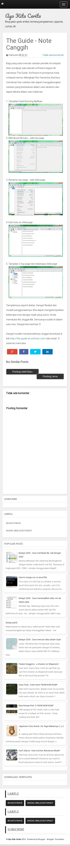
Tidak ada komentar (53, 55)
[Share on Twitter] (35, 351)
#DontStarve (13, 523)
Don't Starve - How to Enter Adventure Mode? (39, 750)
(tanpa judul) (11, 622)
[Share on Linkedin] (47, 351)
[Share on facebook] (23, 351)
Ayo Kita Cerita (23, 15)
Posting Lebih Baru (22, 371)
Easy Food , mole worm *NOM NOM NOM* (38, 685)
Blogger (42, 839)
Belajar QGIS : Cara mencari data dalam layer (40, 639)
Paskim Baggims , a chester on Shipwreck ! (39, 664)
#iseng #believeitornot (19, 530)
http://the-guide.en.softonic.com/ (28, 338)
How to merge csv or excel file (33, 577)
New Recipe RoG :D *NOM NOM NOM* (36, 705)
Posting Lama (50, 376)
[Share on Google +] (12, 351)
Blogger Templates (55, 839)
